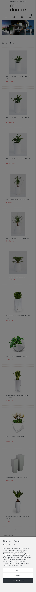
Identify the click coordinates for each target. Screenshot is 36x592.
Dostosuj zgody (18, 575)
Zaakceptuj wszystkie (18, 580)
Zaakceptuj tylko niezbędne (18, 570)
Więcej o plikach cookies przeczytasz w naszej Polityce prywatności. (16, 564)
